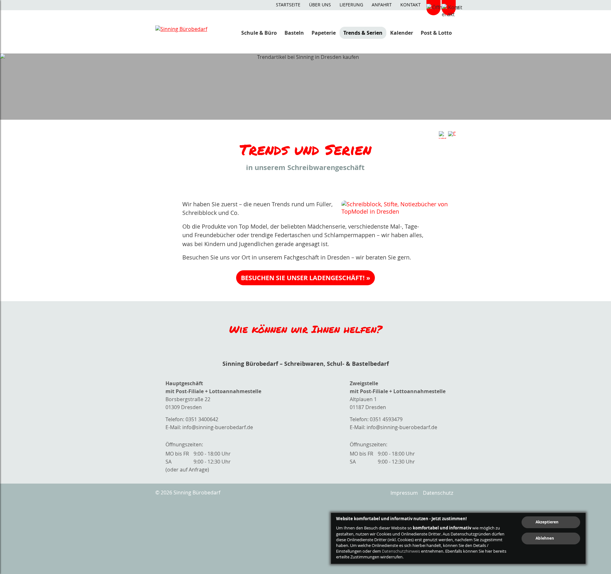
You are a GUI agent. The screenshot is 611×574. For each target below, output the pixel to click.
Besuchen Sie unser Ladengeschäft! (303, 277)
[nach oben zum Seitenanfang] (589, 457)
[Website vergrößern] (442, 135)
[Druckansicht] (452, 135)
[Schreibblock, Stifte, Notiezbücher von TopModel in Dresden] (398, 208)
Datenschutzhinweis (401, 551)
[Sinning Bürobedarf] (187, 32)
